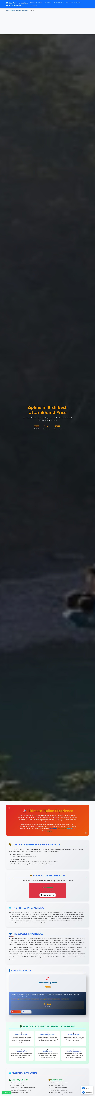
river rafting (53, 828)
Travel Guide (68, 2)
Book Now (27, 1012)
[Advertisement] (47, 23)
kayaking (70, 828)
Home (33, 2)
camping (49, 831)
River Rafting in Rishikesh (17, 4)
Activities (58, 2)
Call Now (34, 5)
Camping (49, 2)
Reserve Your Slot (48, 895)
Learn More (17, 1012)
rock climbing (62, 828)
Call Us (87, 1088)
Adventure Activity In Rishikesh (19, 10)
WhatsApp (7, 1092)
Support (78, 2)
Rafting (40, 2)
